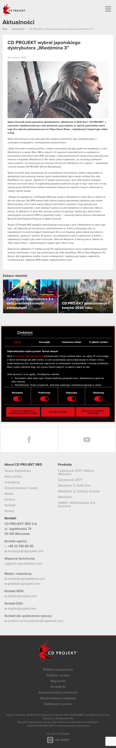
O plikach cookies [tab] (98, 342)
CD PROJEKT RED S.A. (21, 524)
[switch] (44, 398)
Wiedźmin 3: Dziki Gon (74, 485)
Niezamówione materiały (58, 698)
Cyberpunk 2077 (70, 480)
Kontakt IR (58, 687)
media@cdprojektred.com (26, 579)
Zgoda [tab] (17, 342)
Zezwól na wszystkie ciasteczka (93, 411)
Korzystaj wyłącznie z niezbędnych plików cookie (23, 411)
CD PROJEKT (14, 9)
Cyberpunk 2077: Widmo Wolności (76, 472)
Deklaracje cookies (58, 704)
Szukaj (9, 511)
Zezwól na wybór (58, 412)
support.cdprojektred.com (23, 563)
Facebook (29, 439)
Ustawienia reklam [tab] (71, 342)
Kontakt (10, 505)
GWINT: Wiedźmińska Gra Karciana (76, 504)
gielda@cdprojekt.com (23, 583)
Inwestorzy (12, 482)
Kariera (10, 499)
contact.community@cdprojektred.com (35, 621)
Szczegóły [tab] (44, 342)
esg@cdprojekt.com (21, 608)
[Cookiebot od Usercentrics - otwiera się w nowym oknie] (19, 333)
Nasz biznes (13, 476)
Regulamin (58, 681)
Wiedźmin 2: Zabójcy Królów (79, 491)
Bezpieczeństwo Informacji (58, 692)
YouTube (86, 439)
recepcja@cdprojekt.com (25, 551)
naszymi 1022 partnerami (29, 356)
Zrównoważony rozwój (21, 488)
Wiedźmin (65, 497)
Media (9, 494)
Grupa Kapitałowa (18, 471)
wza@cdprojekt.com (22, 596)
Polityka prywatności (58, 669)
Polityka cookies (58, 675)
